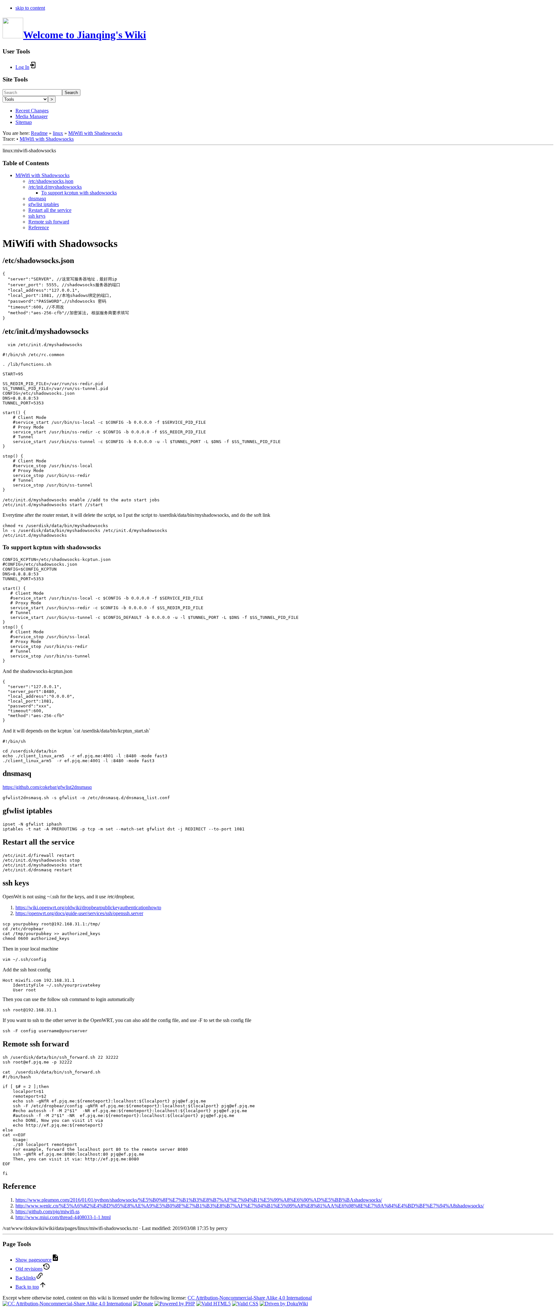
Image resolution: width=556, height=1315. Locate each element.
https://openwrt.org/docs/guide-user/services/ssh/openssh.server (79, 913)
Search (71, 92)
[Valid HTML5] (213, 1303)
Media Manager (31, 116)
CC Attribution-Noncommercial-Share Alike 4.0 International (250, 1298)
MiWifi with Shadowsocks (95, 133)
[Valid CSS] (245, 1303)
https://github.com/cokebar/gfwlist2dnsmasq (47, 787)
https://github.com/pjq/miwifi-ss (47, 1211)
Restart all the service (49, 210)
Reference (38, 227)
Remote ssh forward (48, 221)
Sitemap (23, 122)
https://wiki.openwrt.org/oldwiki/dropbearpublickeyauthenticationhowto (88, 907)
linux (58, 133)
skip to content (30, 8)
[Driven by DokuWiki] (284, 1303)
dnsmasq (37, 198)
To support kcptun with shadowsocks (79, 192)
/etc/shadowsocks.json (50, 181)
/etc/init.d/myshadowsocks (55, 187)
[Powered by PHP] (174, 1303)
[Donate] (143, 1303)
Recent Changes (32, 110)
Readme (39, 133)
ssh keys (36, 216)
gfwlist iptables (43, 204)
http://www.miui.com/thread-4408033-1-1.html (63, 1217)
